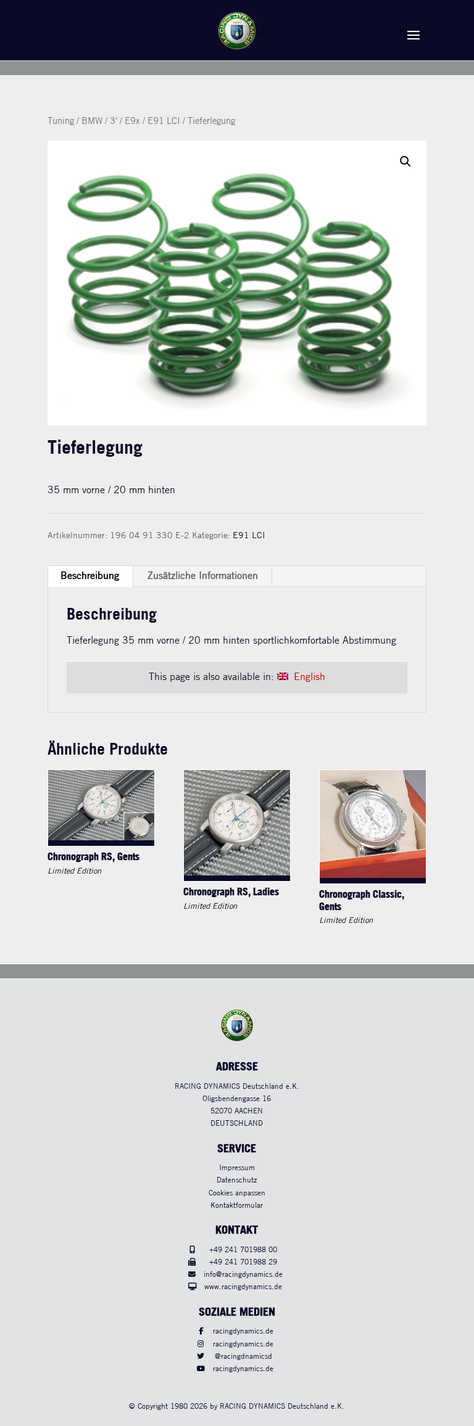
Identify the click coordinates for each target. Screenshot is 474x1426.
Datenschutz (237, 1180)
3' (113, 121)
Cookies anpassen (237, 1193)
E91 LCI (164, 121)
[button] (405, 161)
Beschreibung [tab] (89, 576)
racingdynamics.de (243, 1331)
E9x (132, 121)
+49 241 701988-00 (243, 1250)
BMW (91, 121)
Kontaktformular (236, 1206)
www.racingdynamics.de (243, 1287)
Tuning (61, 121)
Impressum (237, 1168)
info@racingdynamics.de (243, 1275)
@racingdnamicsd (243, 1357)
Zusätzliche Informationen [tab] (203, 576)
